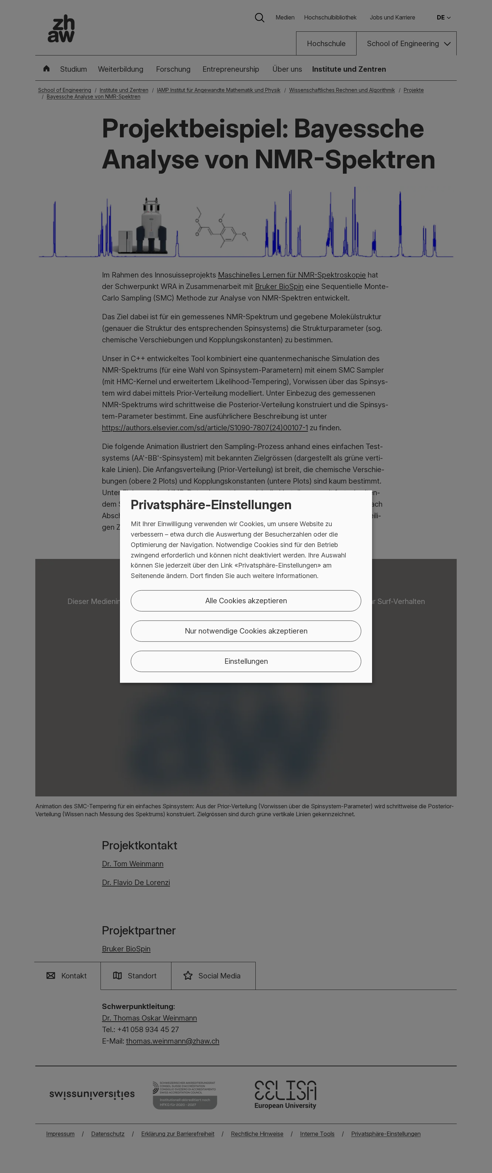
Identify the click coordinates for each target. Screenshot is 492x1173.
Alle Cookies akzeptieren (246, 600)
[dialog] (246, 586)
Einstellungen (246, 661)
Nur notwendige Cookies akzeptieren (246, 631)
